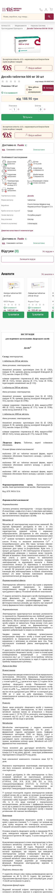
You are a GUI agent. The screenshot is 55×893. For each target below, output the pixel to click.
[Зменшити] (10, 109)
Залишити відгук (27, 259)
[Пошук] (49, 16)
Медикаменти (20, 26)
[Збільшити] (18, 109)
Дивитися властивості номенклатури (17, 231)
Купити (28, 117)
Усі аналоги (46, 274)
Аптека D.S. (6, 26)
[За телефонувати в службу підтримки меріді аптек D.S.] (40, 10)
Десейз (31, 196)
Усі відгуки (47, 251)
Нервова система (38, 26)
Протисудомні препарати (12, 28)
